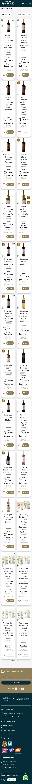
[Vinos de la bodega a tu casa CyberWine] (4, 750)
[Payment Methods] (4, 743)
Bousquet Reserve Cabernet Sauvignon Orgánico (8, 316)
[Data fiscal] (10, 743)
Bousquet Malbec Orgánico (24, 261)
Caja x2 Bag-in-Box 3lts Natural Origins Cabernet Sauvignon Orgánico (8, 576)
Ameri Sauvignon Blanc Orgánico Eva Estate (8, 212)
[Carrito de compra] (26, 4)
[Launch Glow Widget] (4, 779)
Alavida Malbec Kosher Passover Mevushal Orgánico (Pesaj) (24, 42)
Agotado (25, 132)
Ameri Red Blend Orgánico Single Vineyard (23, 159)
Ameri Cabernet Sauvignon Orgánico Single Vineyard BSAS (23, 104)
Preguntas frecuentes (7, 725)
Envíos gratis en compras (9, 761)
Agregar (10, 75)
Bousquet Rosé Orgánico (24, 469)
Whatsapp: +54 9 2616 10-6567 (12, 716)
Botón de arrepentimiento (8, 730)
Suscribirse (16, 683)
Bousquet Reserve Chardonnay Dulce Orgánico (24, 316)
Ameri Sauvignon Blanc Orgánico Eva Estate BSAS (23, 212)
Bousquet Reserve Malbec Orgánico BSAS (24, 420)
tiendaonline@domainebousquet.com (14, 713)
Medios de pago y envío (7, 727)
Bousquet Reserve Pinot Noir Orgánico (8, 469)
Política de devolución (7, 733)
